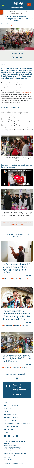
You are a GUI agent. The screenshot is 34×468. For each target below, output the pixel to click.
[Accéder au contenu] (1, 12)
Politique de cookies (11, 426)
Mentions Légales (10, 420)
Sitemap (6, 432)
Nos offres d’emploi (10, 414)
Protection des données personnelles (17, 423)
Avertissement (9, 429)
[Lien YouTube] (9, 436)
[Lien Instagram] (13, 436)
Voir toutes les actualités (16, 374)
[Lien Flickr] (17, 436)
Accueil (6, 402)
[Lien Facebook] (5, 436)
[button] (17, 378)
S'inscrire (17, 394)
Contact (7, 411)
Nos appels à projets (11, 417)
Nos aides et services (11, 405)
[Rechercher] (29, 4)
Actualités (5, 12)
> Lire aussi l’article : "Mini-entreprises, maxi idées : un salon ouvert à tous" (17, 223)
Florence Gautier (26, 92)
